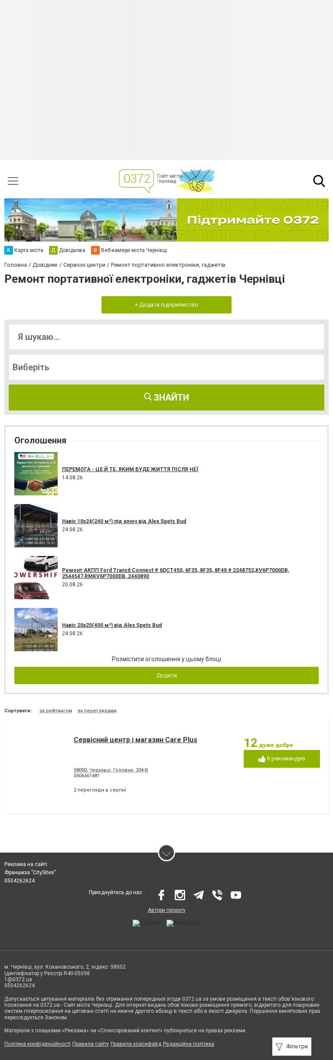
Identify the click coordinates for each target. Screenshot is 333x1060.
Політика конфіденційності (37, 1044)
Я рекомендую (285, 758)
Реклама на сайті (25, 864)
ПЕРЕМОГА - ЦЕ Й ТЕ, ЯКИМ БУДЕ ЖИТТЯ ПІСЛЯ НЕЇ (130, 469)
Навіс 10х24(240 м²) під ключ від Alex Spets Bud (124, 521)
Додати (167, 675)
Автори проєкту (167, 910)
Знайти (170, 397)
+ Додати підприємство (166, 304)
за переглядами (97, 711)
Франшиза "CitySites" (30, 872)
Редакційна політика (188, 1044)
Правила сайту (90, 1044)
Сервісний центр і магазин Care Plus (135, 740)
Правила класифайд (136, 1044)
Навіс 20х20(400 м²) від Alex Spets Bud (112, 625)
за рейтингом (55, 711)
